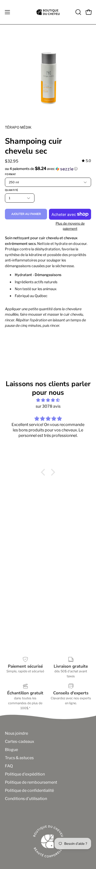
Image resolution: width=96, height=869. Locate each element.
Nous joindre (16, 733)
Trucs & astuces (19, 757)
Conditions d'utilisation (26, 798)
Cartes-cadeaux (19, 741)
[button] (77, 12)
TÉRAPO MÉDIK (18, 127)
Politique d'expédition (25, 774)
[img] (86, 161)
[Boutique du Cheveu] (48, 12)
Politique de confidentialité (29, 790)
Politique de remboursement (31, 782)
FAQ (9, 766)
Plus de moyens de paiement (70, 226)
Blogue (11, 749)
